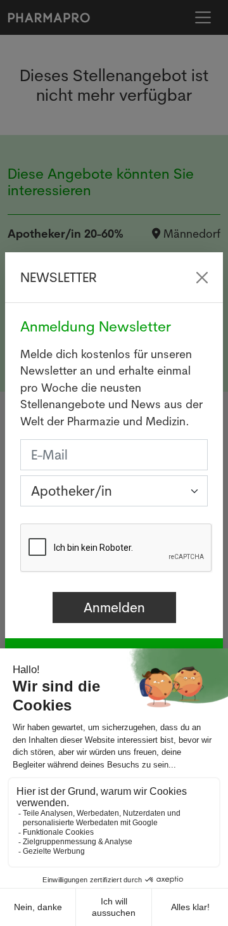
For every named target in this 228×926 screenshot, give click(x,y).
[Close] (202, 277)
